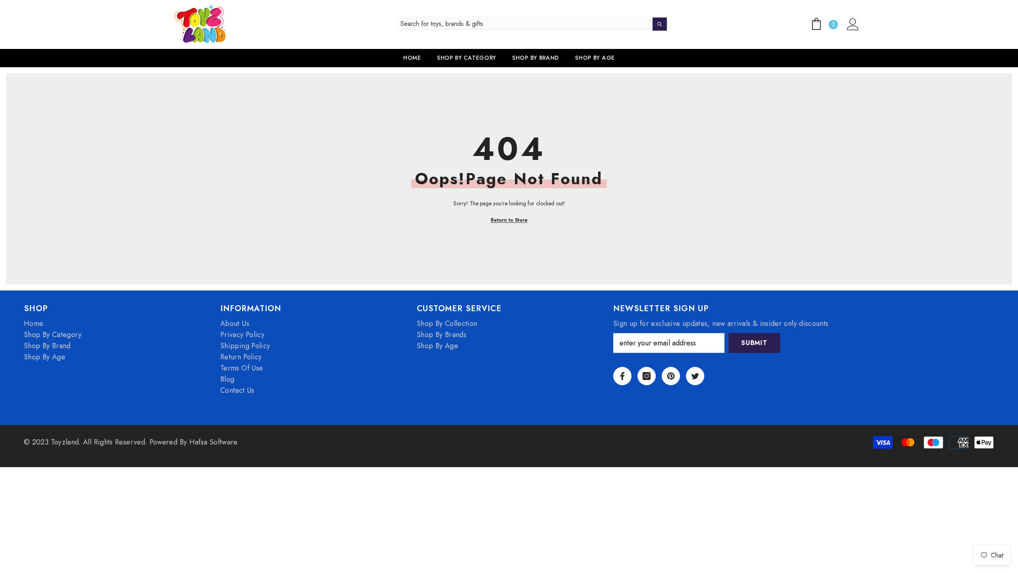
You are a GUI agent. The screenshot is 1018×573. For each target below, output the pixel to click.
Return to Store (509, 220)
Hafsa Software (213, 442)
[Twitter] (695, 376)
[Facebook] (622, 376)
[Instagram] (646, 376)
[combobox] (524, 24)
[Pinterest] (671, 376)
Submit (754, 342)
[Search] (531, 23)
